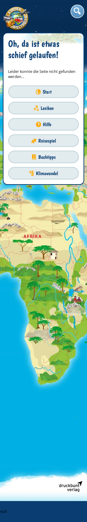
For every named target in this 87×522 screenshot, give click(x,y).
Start (47, 92)
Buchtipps (47, 157)
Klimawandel (47, 173)
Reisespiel (47, 141)
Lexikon (47, 108)
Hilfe (47, 124)
